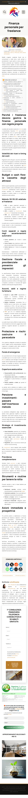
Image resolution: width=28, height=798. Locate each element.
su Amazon (18, 709)
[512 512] (14, 7)
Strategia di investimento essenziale (13, 106)
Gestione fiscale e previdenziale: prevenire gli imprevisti (13, 94)
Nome (7, 627)
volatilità (11, 527)
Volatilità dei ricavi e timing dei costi (12, 84)
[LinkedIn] (20, 564)
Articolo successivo (20, 575)
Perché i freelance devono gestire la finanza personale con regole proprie (12, 82)
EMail (7, 635)
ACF (10, 787)
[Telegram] (11, 569)
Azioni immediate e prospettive (11, 110)
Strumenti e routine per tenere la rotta (12, 109)
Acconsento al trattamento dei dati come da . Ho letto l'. (14, 654)
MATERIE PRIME (21, 774)
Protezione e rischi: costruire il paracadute (13, 98)
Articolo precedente (8, 575)
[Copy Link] (20, 569)
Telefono (8, 643)
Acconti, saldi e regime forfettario (12, 96)
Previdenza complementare (11, 107)
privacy (17, 653)
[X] (12, 564)
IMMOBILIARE (16, 753)
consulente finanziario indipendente (17, 1)
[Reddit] (16, 564)
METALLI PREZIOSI (14, 52)
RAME (4, 775)
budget (23, 491)
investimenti (5, 189)
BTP (13, 753)
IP (16, 787)
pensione (7, 213)
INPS (25, 165)
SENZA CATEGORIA (13, 754)
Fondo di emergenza (10, 100)
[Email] (16, 569)
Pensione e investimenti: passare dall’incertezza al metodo (13, 104)
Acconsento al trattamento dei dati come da (13, 713)
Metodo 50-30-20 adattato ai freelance (14, 89)
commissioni (16, 439)
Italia (3, 76)
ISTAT (17, 131)
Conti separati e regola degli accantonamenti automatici (14, 91)
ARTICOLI (13, 787)
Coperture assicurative (10, 102)
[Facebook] (7, 564)
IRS (18, 787)
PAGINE (11, 790)
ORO (21, 52)
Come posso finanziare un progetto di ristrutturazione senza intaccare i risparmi (14, 769)
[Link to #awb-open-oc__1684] (23, 12)
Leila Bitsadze (14, 582)
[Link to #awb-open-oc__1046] (4, 12)
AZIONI (12, 51)
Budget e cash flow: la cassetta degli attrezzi (13, 86)
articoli (22, 599)
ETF (10, 213)
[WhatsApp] (7, 569)
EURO (16, 51)
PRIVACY (15, 790)
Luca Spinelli (4, 1)
